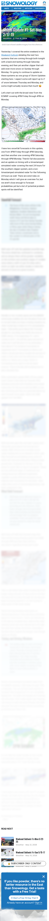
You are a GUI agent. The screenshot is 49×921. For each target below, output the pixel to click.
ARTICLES (28, 8)
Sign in (38, 902)
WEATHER (17, 8)
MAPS (6, 8)
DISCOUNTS (40, 8)
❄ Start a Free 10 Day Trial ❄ (24, 898)
